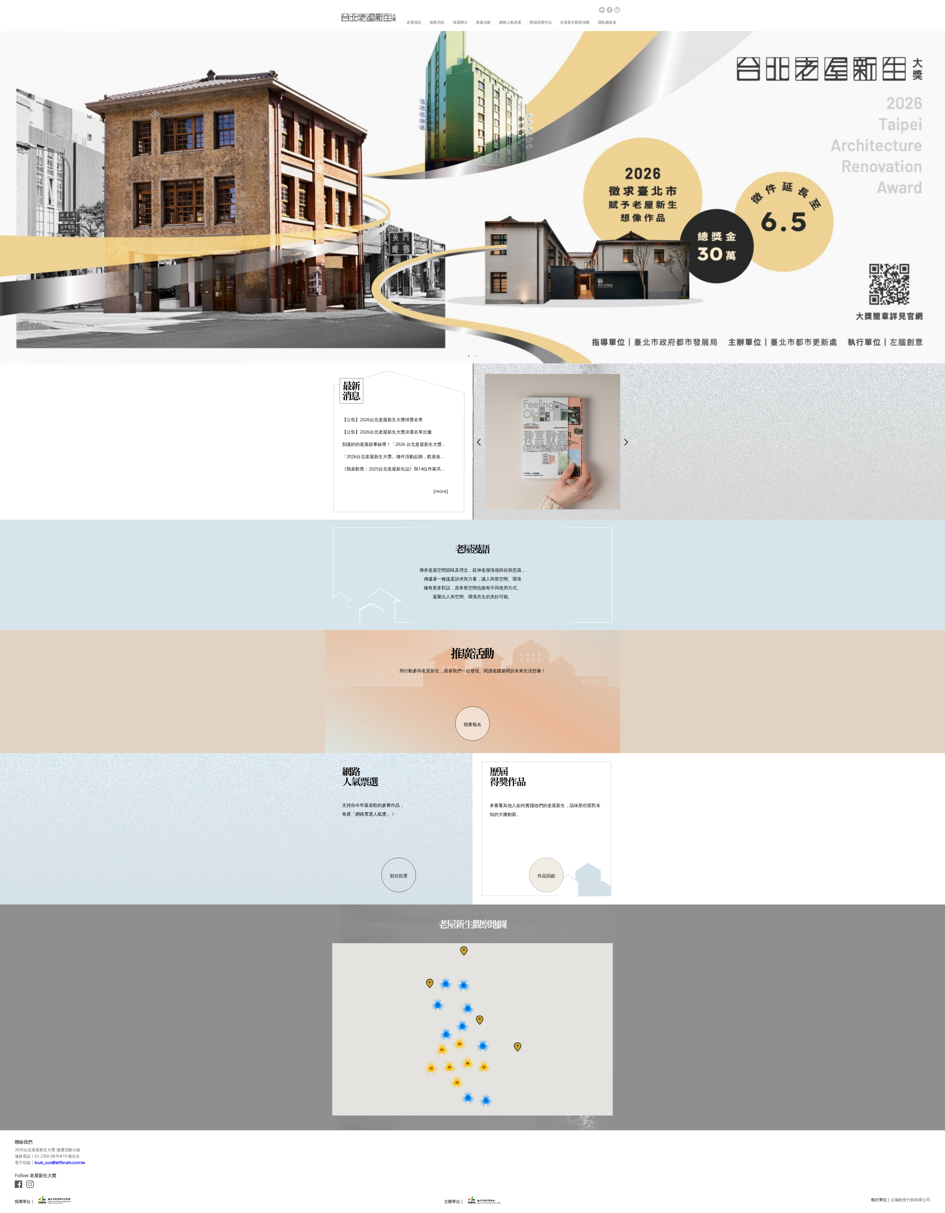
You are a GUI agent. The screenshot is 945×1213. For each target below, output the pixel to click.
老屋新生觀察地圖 (575, 22)
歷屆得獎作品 (541, 22)
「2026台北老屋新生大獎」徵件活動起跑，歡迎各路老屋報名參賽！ (395, 456)
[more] (441, 491)
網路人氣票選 (510, 22)
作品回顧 (546, 876)
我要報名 (472, 724)
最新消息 (437, 22)
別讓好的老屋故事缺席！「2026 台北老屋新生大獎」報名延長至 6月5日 (395, 444)
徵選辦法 (460, 22)
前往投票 (399, 876)
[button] (517, 1046)
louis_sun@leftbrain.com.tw (59, 1162)
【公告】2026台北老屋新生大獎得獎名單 (382, 419)
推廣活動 (483, 22)
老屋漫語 (414, 22)
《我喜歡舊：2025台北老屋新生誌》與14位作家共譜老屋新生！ (395, 469)
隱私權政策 (607, 22)
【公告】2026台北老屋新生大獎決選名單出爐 (387, 432)
